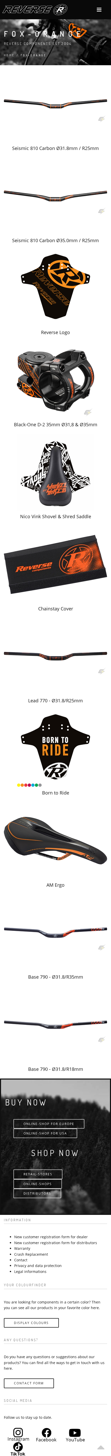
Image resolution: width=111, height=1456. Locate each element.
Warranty (22, 1248)
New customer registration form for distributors (55, 1242)
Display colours (31, 1323)
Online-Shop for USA (45, 1133)
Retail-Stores (37, 1174)
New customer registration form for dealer (51, 1236)
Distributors (37, 1193)
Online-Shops (37, 1184)
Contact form (29, 1383)
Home (9, 55)
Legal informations (30, 1271)
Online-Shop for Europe (48, 1124)
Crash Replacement (31, 1254)
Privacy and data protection (38, 1265)
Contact (20, 1260)
